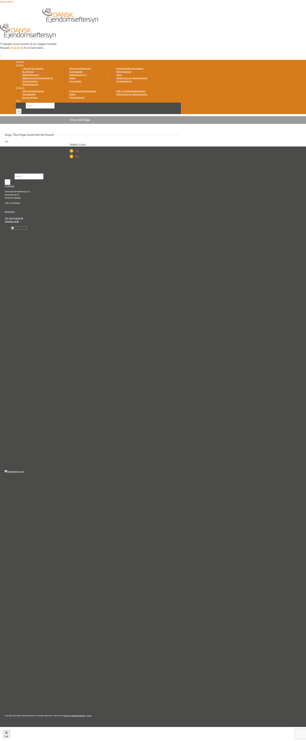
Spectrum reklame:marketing (74, 716)
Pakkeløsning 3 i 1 (78, 74)
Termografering (124, 81)
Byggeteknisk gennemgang (129, 68)
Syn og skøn (75, 81)
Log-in (89, 716)
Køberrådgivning (30, 74)
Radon (72, 78)
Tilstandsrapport (30, 84)
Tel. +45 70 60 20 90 (14, 218)
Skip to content (6, 1)
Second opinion (30, 81)
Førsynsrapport (123, 71)
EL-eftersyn (28, 71)
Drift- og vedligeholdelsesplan (131, 91)
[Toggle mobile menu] (1, 56)
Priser (119, 74)
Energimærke (76, 71)
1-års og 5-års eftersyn (33, 68)
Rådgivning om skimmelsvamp (131, 78)
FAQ (77, 150)
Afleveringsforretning (80, 68)
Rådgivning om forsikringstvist (37, 78)
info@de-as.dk (33, 11)
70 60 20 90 (19, 11)
